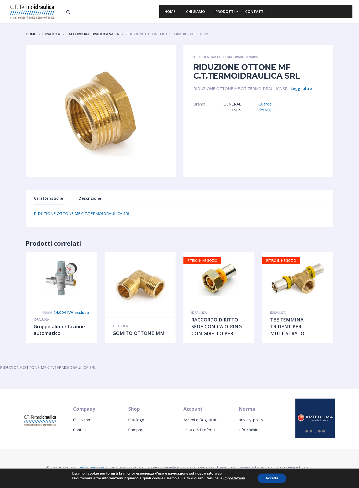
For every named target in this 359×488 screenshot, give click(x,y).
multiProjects (92, 467)
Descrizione (90, 198)
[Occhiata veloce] (50, 278)
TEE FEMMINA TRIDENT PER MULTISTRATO (287, 326)
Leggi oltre (301, 88)
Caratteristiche (48, 198)
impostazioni (234, 478)
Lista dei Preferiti (199, 429)
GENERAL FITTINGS (232, 106)
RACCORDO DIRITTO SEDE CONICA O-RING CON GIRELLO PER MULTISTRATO (216, 329)
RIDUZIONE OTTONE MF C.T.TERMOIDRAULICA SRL (82, 213)
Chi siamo (81, 419)
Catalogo (136, 419)
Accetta (271, 478)
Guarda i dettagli (265, 106)
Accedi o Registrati (200, 419)
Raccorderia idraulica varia (92, 34)
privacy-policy (251, 419)
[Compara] (72, 278)
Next (58, 169)
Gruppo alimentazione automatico (59, 329)
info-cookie (248, 429)
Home (31, 34)
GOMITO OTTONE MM (138, 333)
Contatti (80, 429)
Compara (136, 429)
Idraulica (51, 34)
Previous (38, 169)
